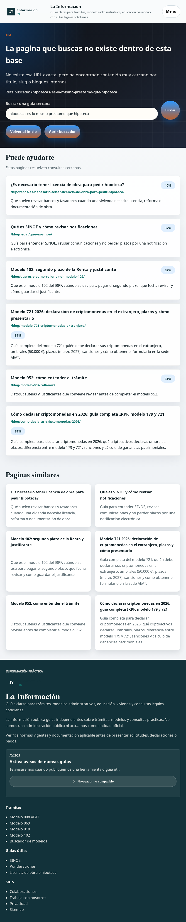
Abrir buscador (62, 131)
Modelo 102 (20, 835)
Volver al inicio (23, 131)
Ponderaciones (23, 866)
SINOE (15, 860)
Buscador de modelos (28, 841)
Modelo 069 (20, 823)
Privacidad (19, 903)
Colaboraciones (23, 891)
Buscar (170, 110)
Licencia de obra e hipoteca (33, 872)
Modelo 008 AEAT (24, 817)
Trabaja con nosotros (28, 897)
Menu (171, 11)
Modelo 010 (20, 829)
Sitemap (17, 909)
